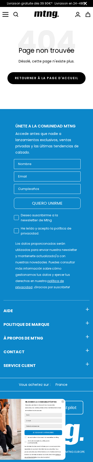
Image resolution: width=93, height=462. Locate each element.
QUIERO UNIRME (47, 203)
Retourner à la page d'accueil (46, 78)
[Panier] (88, 14)
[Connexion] (77, 14)
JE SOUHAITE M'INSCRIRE (62, 432)
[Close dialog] (82, 401)
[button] (15, 14)
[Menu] (5, 14)
